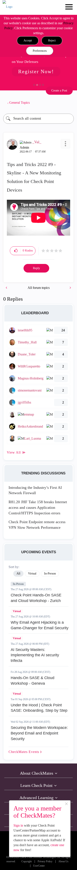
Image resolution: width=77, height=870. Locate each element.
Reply (36, 268)
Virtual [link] (32, 573)
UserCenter (39, 865)
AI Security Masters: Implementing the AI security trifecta (35, 655)
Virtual (17, 611)
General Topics (19, 102)
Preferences (40, 50)
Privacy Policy (45, 861)
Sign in (18, 825)
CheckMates (24, 752)
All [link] (18, 573)
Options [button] (68, 102)
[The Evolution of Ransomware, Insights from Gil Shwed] (70, 287)
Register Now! (36, 71)
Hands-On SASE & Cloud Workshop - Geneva (32, 681)
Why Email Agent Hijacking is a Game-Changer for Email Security (39, 625)
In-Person (18, 583)
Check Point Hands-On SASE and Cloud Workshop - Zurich (36, 598)
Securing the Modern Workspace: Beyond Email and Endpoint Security (39, 733)
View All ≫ (16, 452)
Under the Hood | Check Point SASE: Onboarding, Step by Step (39, 708)
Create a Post (59, 90)
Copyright (26, 861)
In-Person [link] (50, 573)
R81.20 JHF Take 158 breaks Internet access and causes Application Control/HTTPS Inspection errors (38, 507)
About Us (63, 861)
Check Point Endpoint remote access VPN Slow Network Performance (37, 525)
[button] (27, 40)
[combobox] (38, 119)
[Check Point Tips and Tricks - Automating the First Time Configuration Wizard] (7, 287)
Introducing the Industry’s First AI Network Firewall (35, 490)
